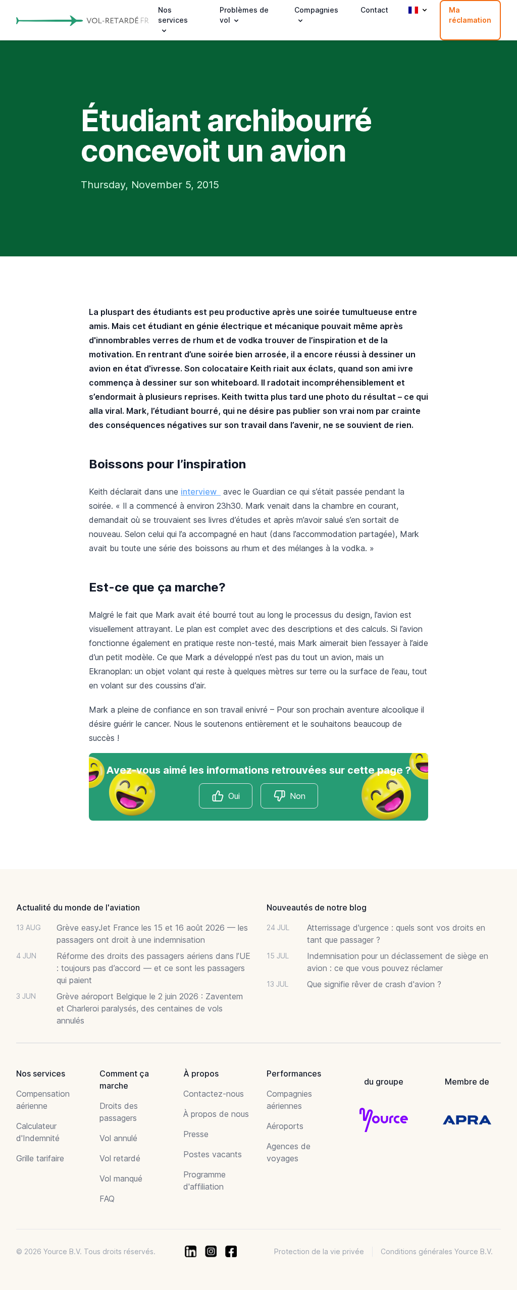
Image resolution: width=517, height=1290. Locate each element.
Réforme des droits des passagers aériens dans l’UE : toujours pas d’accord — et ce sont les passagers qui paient (153, 968)
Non (297, 796)
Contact (374, 10)
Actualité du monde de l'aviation (78, 907)
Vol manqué (120, 1178)
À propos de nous (216, 1114)
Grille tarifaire (40, 1158)
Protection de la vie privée (319, 1251)
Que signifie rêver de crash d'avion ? (374, 984)
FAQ (107, 1199)
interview (201, 492)
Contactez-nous (213, 1094)
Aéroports (285, 1126)
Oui (234, 796)
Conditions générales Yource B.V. (437, 1251)
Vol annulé (118, 1138)
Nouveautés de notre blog (317, 907)
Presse (196, 1134)
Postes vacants (212, 1154)
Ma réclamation (470, 15)
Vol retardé (119, 1158)
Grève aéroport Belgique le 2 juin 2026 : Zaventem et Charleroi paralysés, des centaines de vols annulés (150, 1008)
